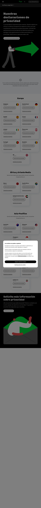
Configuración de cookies (20, 264)
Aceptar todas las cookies (20, 261)
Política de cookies (22, 256)
